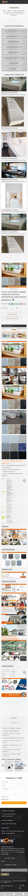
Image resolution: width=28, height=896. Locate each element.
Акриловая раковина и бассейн (14, 36)
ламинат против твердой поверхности (11, 728)
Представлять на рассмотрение (14, 802)
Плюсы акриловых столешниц (9, 200)
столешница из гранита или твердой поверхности (11, 750)
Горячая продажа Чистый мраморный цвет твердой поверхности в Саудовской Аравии (9, 770)
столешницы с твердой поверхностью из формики (12, 746)
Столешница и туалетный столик (14, 47)
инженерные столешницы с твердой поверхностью (11, 734)
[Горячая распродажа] (14, 552)
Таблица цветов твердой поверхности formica (13, 738)
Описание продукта (7, 325)
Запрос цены (11, 314)
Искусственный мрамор (14, 41)
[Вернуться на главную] (14, 692)
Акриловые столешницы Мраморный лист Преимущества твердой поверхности (9, 83)
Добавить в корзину (11, 318)
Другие (14, 68)
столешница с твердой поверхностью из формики (12, 741)
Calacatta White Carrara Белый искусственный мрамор (19, 770)
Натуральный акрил (14, 63)
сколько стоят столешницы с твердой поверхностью (11, 754)
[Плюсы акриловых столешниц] (14, 199)
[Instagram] (20, 888)
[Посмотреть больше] (14, 584)
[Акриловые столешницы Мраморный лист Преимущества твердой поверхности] (14, 81)
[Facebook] (20, 885)
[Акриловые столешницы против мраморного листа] (14, 147)
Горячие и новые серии (14, 52)
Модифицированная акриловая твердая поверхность (14, 58)
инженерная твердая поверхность (10, 730)
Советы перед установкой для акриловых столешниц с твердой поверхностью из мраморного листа (9, 118)
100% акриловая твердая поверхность (14, 30)
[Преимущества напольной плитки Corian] (14, 168)
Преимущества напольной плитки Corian (9, 170)
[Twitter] (23, 885)
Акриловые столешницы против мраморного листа (9, 149)
